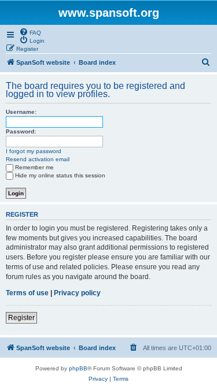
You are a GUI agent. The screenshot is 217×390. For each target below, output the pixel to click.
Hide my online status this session (60, 175)
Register (21, 318)
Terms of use (27, 293)
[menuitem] (30, 32)
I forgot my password (33, 151)
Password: (21, 131)
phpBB (78, 368)
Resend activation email (37, 159)
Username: (21, 112)
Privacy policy (77, 293)
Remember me (34, 167)
